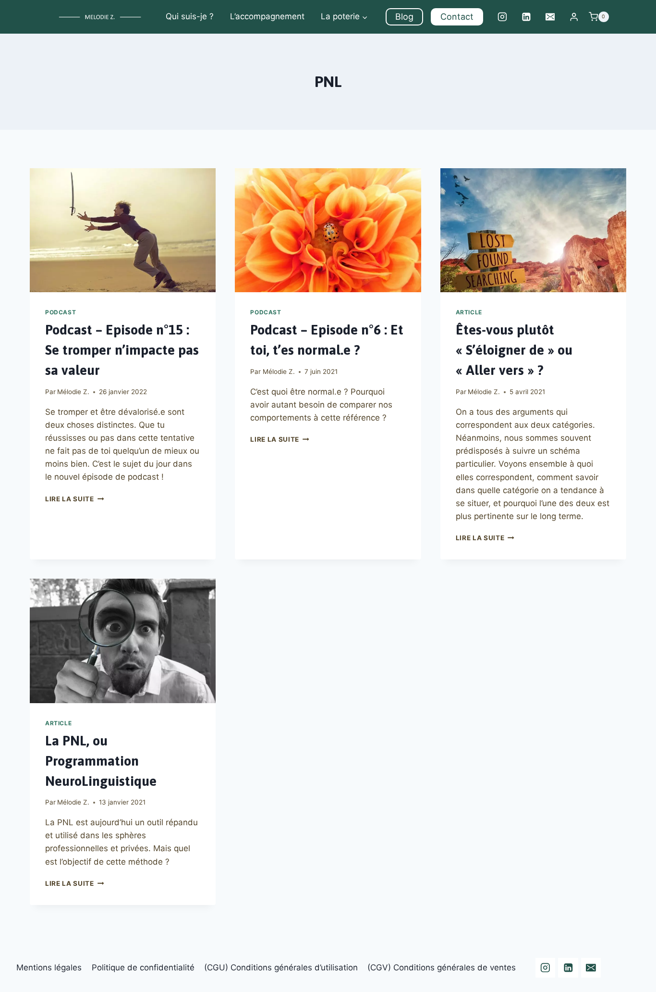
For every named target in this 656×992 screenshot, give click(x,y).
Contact (457, 17)
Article (469, 312)
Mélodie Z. (73, 392)
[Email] (550, 16)
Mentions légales (49, 967)
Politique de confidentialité (143, 967)
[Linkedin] (526, 16)
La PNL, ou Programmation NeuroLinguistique (101, 761)
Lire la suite (74, 499)
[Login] (574, 17)
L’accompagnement (267, 16)
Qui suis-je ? (190, 16)
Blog (404, 17)
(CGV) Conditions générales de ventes (441, 967)
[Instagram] (502, 16)
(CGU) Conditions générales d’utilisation (281, 967)
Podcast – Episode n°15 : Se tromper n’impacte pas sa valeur (122, 350)
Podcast (60, 312)
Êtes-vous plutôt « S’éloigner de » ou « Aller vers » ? (514, 350)
